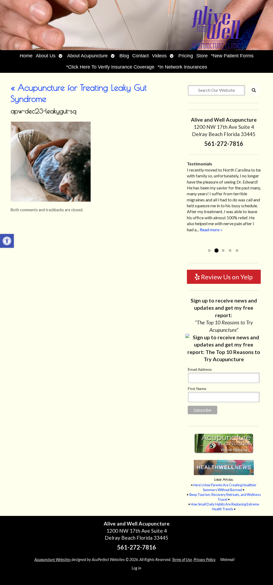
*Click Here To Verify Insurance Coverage (110, 67)
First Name (197, 389)
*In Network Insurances (182, 67)
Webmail (227, 559)
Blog (124, 55)
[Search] (253, 90)
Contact (140, 55)
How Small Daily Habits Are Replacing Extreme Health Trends (225, 506)
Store (202, 55)
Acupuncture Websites (52, 559)
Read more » (211, 229)
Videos (159, 55)
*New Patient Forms (232, 55)
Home (26, 55)
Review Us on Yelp (226, 277)
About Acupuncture (87, 55)
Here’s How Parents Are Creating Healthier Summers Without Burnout (224, 487)
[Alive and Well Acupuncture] (136, 25)
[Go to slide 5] (237, 250)
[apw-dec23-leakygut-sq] (51, 199)
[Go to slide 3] (223, 250)
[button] (7, 241)
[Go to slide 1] (209, 250)
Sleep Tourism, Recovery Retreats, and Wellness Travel (225, 497)
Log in (136, 568)
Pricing (185, 55)
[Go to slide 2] (216, 250)
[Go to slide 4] (230, 250)
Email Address (200, 369)
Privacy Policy (204, 559)
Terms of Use (182, 559)
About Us (45, 55)
